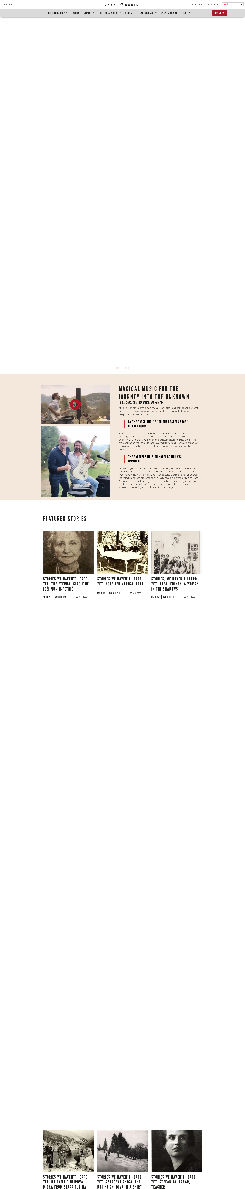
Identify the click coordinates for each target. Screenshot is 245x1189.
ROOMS (76, 13)
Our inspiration (141, 403)
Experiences (147, 13)
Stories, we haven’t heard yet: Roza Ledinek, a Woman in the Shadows (175, 583)
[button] (44, 462)
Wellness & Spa (108, 13)
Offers (128, 13)
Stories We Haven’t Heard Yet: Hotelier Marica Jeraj (120, 581)
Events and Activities (173, 13)
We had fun (157, 403)
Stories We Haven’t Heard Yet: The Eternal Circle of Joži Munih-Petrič (66, 583)
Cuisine (88, 13)
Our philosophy (56, 13)
